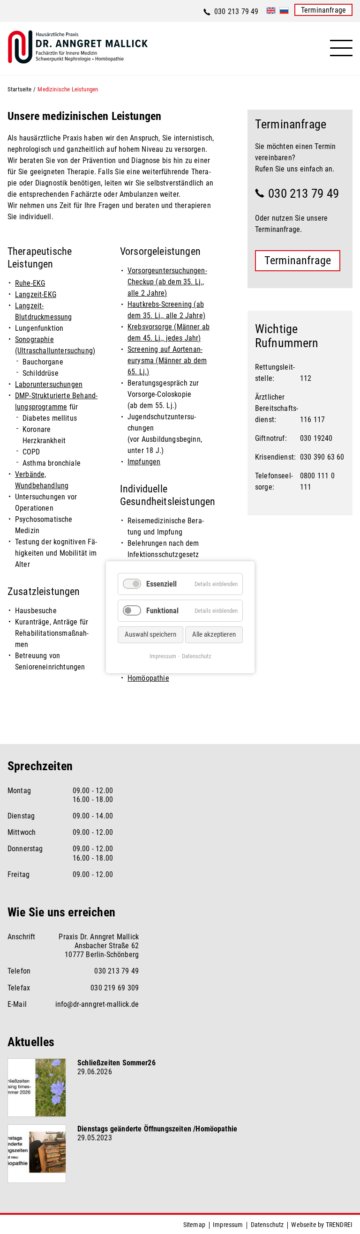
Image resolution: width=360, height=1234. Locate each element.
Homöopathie (148, 678)
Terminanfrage (323, 10)
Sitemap (194, 1225)
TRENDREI (339, 1225)
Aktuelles (31, 1042)
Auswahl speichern (150, 634)
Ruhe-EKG (30, 283)
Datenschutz (267, 1225)
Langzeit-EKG (35, 294)
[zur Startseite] (128, 52)
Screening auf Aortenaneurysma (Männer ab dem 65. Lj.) (167, 360)
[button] (341, 48)
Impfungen (144, 461)
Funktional (162, 610)
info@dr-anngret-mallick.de (97, 1004)
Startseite (20, 89)
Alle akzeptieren (214, 634)
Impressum (228, 1225)
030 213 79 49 (236, 11)
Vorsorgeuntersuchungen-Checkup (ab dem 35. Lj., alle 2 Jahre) (167, 281)
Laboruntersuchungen (48, 384)
